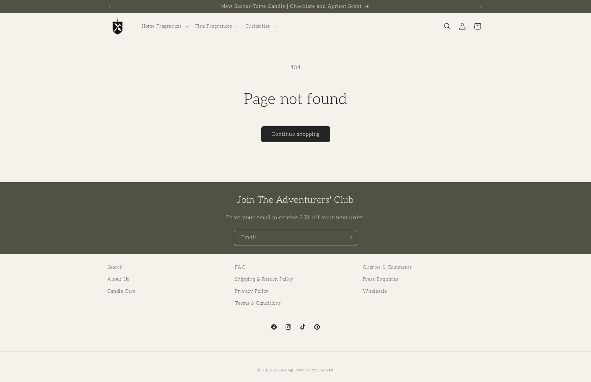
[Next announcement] (481, 6)
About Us (118, 279)
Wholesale (375, 291)
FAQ (240, 267)
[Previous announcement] (109, 6)
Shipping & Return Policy (264, 279)
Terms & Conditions (258, 303)
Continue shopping (296, 134)
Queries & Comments (387, 267)
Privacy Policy (252, 291)
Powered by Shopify (313, 370)
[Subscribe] (349, 238)
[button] (164, 26)
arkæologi (283, 370)
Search (115, 267)
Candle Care (121, 291)
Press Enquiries (381, 279)
